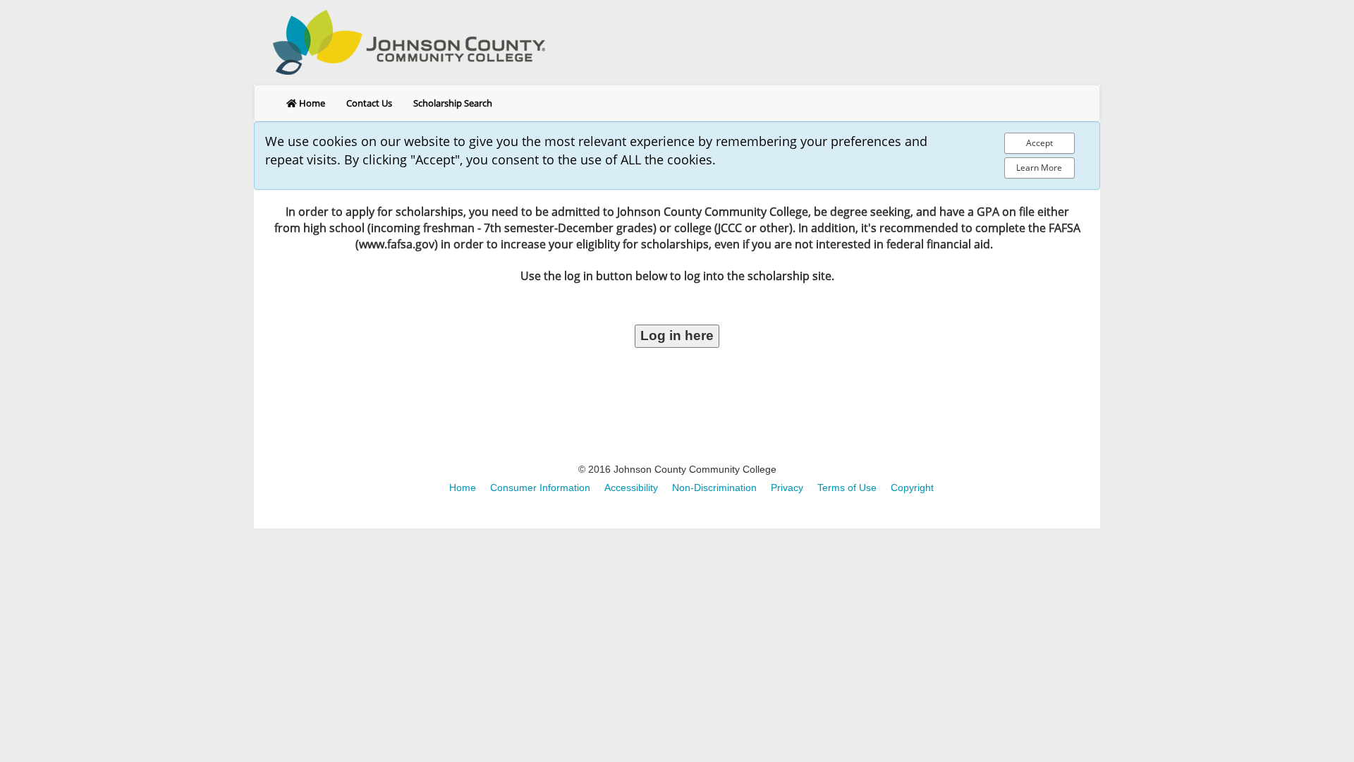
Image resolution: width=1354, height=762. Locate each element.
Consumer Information (540, 487)
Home (311, 103)
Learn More (1039, 168)
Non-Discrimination (714, 487)
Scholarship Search (452, 103)
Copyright (912, 487)
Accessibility (631, 487)
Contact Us (369, 103)
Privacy (787, 487)
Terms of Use (847, 487)
